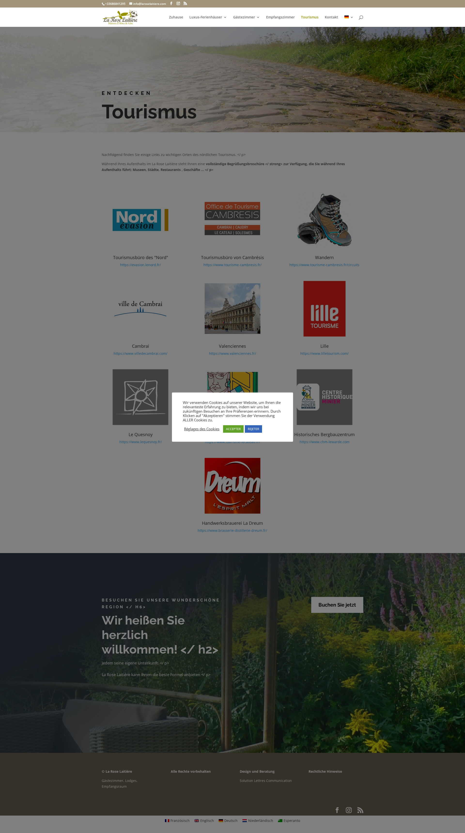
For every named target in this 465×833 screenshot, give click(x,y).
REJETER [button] (253, 429)
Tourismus (309, 17)
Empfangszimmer (280, 17)
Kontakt (331, 17)
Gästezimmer (244, 17)
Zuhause (176, 17)
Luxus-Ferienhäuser (205, 17)
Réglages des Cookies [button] (201, 429)
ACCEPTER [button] (233, 429)
